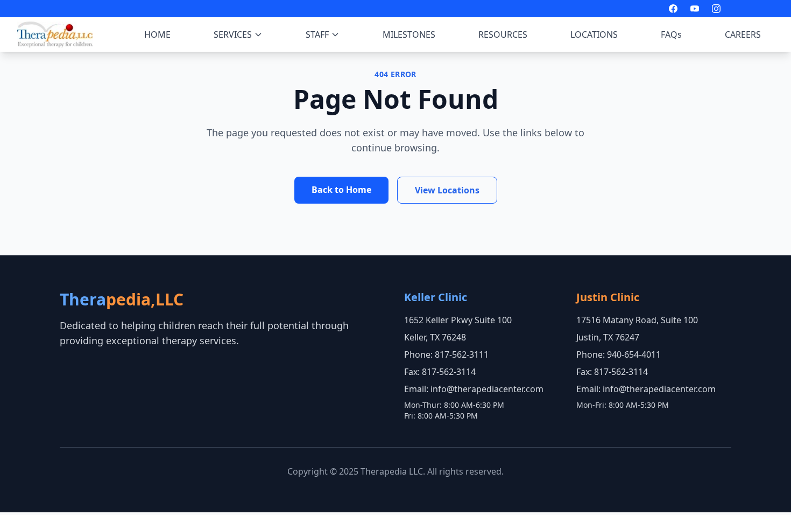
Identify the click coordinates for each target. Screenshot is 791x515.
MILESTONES (409, 34)
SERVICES (233, 34)
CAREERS (743, 34)
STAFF (317, 34)
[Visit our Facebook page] (673, 8)
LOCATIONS (594, 34)
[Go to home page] (55, 34)
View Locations (447, 190)
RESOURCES (502, 34)
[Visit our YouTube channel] (694, 8)
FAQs (671, 34)
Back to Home (341, 190)
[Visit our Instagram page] (716, 8)
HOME (157, 34)
